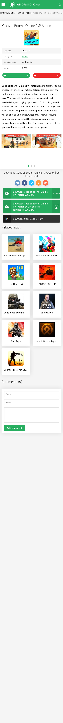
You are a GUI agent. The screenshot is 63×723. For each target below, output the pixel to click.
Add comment (14, 427)
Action (25, 56)
